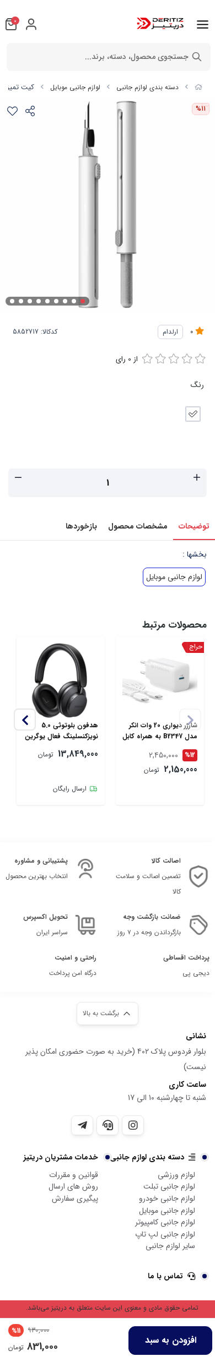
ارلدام (170, 331)
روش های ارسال (73, 1186)
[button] (25, 720)
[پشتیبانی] (107, 1125)
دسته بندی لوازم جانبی (147, 87)
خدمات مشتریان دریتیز (61, 1157)
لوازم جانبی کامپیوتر (165, 1222)
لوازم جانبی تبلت (169, 1186)
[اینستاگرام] (133, 1125)
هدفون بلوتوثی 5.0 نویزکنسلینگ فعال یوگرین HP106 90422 (61, 731)
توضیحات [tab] (194, 526)
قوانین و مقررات (73, 1175)
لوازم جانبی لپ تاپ (165, 1234)
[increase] (197, 478)
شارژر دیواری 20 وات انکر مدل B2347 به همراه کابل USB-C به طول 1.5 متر (159, 731)
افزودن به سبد (170, 1340)
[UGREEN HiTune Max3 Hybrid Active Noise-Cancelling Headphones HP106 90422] (60, 680)
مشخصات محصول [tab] (138, 526)
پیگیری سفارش (75, 1198)
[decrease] (18, 478)
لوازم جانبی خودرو (167, 1198)
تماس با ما (165, 1276)
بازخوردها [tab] (81, 526)
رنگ (197, 385)
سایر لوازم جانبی (170, 1246)
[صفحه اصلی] (198, 87)
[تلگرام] (82, 1125)
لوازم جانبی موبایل (75, 87)
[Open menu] (202, 24)
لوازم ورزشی (176, 1175)
